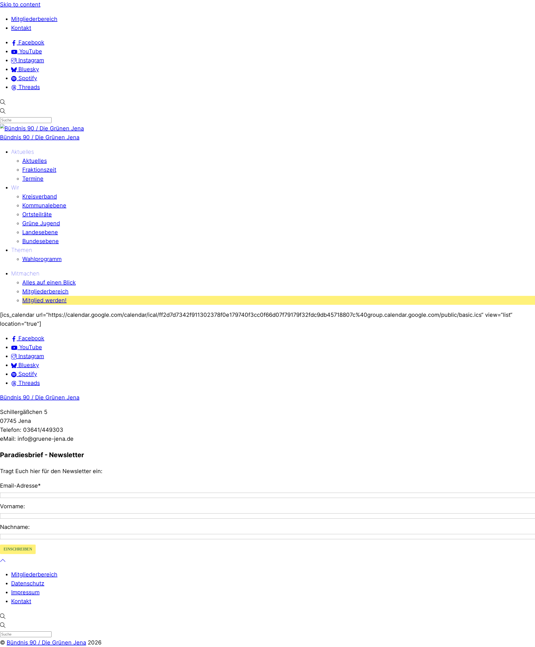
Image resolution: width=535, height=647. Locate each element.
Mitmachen (25, 273)
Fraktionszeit (39, 169)
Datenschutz (27, 583)
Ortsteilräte (37, 214)
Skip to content (20, 4)
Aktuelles (22, 151)
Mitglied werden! (44, 300)
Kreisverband (39, 196)
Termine (32, 178)
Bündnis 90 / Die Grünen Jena (39, 137)
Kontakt (21, 28)
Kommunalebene (44, 205)
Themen (21, 250)
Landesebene (40, 232)
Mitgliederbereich (34, 19)
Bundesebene (40, 241)
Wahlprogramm (42, 259)
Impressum (25, 592)
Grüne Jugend (41, 223)
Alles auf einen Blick (49, 282)
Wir (15, 187)
